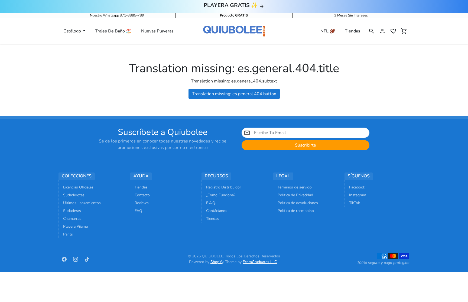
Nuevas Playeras (157, 31)
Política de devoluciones (298, 202)
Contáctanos (216, 210)
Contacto (142, 195)
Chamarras (72, 218)
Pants (68, 234)
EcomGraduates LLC (260, 261)
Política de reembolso (296, 210)
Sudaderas (72, 210)
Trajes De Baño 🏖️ (113, 31)
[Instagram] (75, 259)
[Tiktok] (87, 259)
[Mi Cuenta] (382, 31)
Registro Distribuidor (223, 187)
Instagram (357, 195)
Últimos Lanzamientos (82, 202)
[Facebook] (64, 259)
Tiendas (352, 31)
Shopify (216, 261)
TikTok (354, 202)
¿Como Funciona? (220, 195)
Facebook (357, 187)
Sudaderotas (73, 195)
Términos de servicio (295, 187)
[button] (371, 31)
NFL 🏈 (327, 31)
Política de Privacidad (295, 195)
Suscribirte (305, 145)
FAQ (138, 210)
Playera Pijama (75, 226)
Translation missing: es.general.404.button (234, 94)
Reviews (142, 202)
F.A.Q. (211, 202)
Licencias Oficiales (78, 187)
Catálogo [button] (72, 31)
